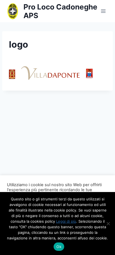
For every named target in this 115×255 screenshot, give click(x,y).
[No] (108, 223)
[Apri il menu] (103, 11)
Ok (58, 246)
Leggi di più (66, 221)
